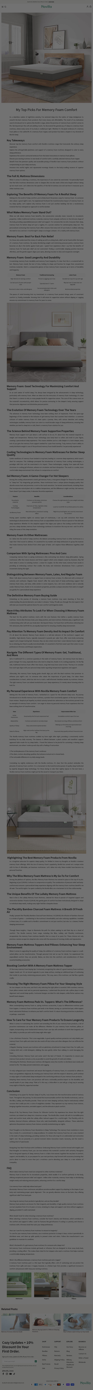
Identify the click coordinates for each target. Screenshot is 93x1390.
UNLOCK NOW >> (64, 709)
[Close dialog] (79, 675)
